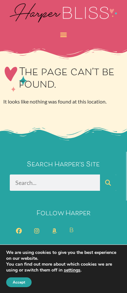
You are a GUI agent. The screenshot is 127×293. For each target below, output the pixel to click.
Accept (19, 282)
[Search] (108, 182)
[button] (63, 34)
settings (72, 270)
